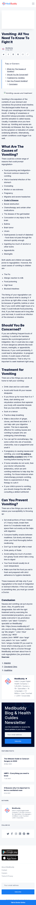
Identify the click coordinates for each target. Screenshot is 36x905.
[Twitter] (26, 679)
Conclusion (13, 84)
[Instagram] (16, 834)
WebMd (7, 663)
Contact (4, 870)
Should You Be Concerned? (17, 75)
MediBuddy (9, 48)
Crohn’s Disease (11, 200)
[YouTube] (28, 834)
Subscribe (18, 741)
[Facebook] (12, 834)
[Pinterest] (24, 834)
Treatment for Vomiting (15, 78)
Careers (4, 873)
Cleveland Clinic (10, 667)
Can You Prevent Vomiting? (17, 81)
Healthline (8, 670)
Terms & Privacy (7, 876)
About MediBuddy (8, 867)
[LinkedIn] (20, 834)
